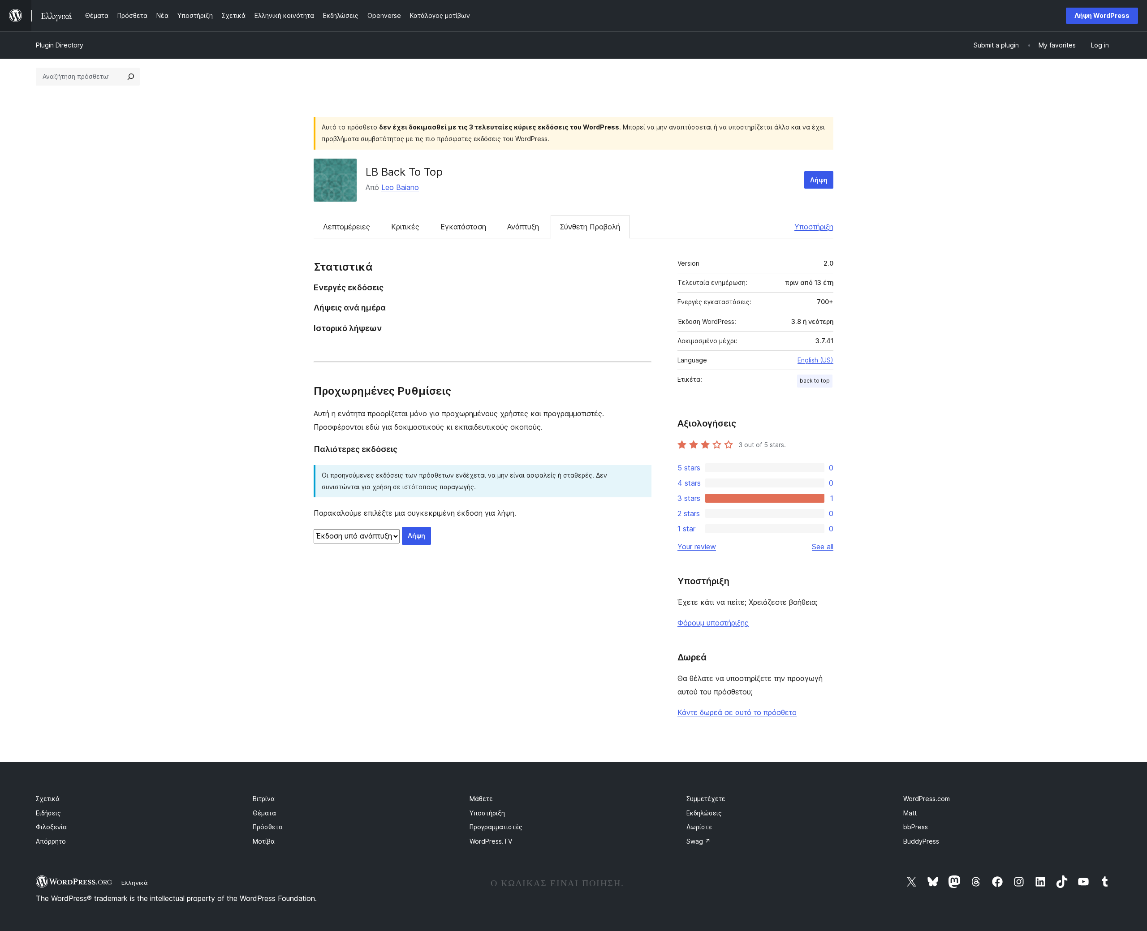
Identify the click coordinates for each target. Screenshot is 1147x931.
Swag (698, 841)
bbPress (915, 827)
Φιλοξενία (51, 827)
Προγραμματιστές (496, 827)
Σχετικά (48, 798)
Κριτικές (405, 226)
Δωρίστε (699, 827)
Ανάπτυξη (523, 226)
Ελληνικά (134, 882)
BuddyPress (921, 841)
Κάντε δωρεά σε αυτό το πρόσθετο (737, 712)
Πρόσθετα (268, 827)
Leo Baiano (400, 187)
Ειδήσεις (48, 813)
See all (822, 546)
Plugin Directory (59, 45)
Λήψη (819, 180)
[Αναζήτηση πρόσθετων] (131, 77)
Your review (696, 546)
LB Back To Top (404, 171)
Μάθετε (481, 798)
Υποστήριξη (813, 226)
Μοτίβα (264, 841)
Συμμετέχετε (705, 798)
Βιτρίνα (264, 798)
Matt (910, 813)
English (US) (815, 360)
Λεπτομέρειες (346, 226)
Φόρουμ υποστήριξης (713, 622)
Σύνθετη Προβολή (590, 226)
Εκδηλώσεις (704, 813)
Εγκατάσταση (463, 226)
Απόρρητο (51, 841)
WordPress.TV (491, 841)
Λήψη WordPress (1102, 15)
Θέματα (264, 813)
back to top (815, 380)
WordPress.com (926, 798)
